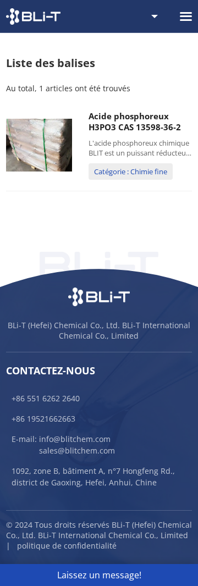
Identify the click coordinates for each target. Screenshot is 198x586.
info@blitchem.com (75, 439)
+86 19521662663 (43, 418)
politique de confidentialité (67, 545)
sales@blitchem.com (77, 450)
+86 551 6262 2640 (46, 398)
